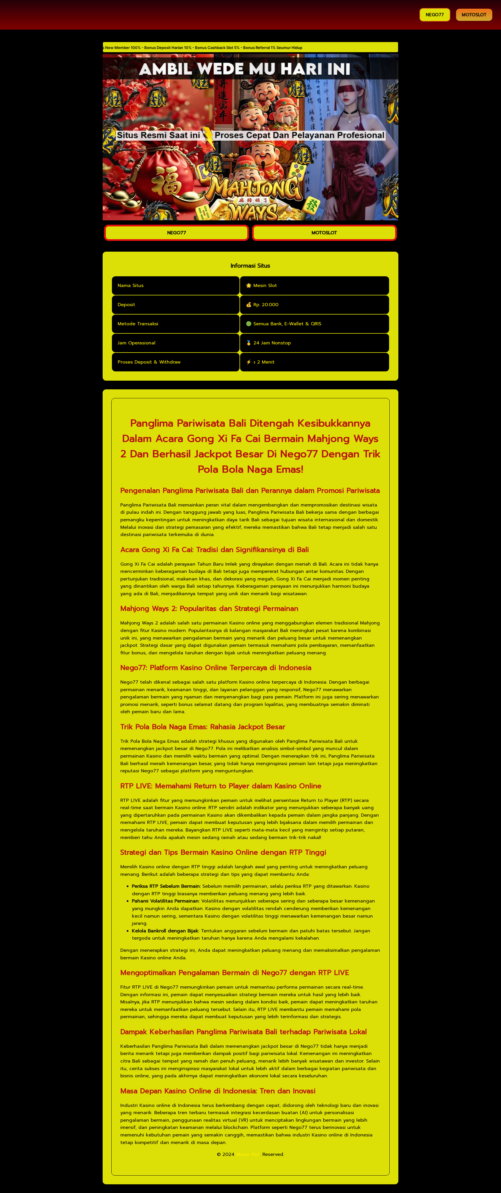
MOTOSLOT (474, 15)
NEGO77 (435, 15)
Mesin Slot (248, 1153)
